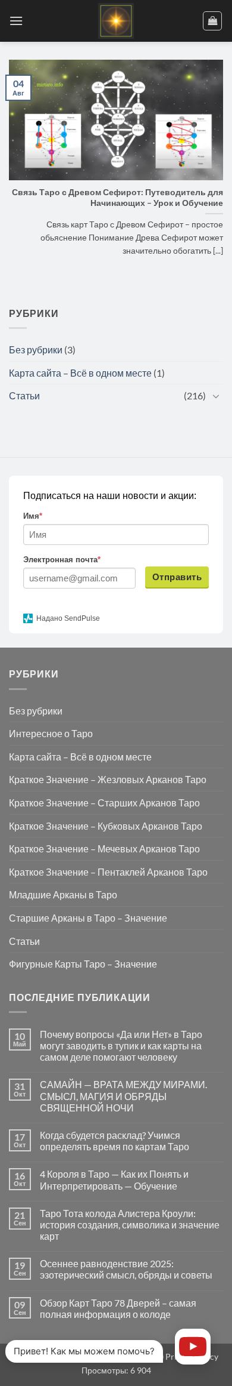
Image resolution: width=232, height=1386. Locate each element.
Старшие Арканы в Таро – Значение (88, 917)
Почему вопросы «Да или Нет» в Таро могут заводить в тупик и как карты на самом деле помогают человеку (121, 1045)
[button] (16, 20)
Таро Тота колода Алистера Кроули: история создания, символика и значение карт (130, 1225)
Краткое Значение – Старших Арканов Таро (104, 802)
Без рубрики (35, 349)
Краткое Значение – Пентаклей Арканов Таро (108, 871)
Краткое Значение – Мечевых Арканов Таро (104, 848)
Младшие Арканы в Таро (63, 894)
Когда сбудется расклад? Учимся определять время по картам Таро (114, 1140)
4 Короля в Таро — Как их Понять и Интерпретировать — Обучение (114, 1179)
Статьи (24, 395)
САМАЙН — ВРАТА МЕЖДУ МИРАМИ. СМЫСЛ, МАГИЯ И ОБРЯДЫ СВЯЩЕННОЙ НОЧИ (123, 1096)
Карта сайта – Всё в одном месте (80, 372)
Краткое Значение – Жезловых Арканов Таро (107, 779)
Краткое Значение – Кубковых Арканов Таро (105, 825)
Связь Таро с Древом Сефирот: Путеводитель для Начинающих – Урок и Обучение (117, 197)
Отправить (177, 577)
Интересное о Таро (51, 733)
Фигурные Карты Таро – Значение (83, 963)
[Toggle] (216, 396)
